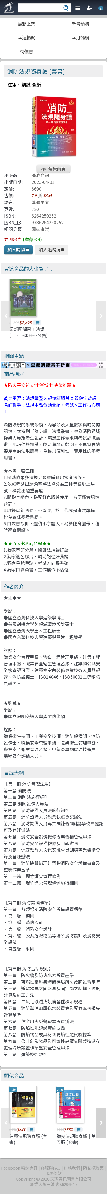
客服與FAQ (51, 1168)
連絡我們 (72, 1168)
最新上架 (26, 23)
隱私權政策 (93, 1168)
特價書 (26, 51)
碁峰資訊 (40, 175)
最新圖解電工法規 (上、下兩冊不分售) (28, 332)
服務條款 (53, 1173)
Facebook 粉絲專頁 (19, 1168)
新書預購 (80, 23)
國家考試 (40, 229)
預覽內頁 (57, 168)
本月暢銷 (80, 37)
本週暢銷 (26, 37)
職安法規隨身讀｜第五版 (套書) (76, 1139)
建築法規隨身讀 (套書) (28, 1139)
